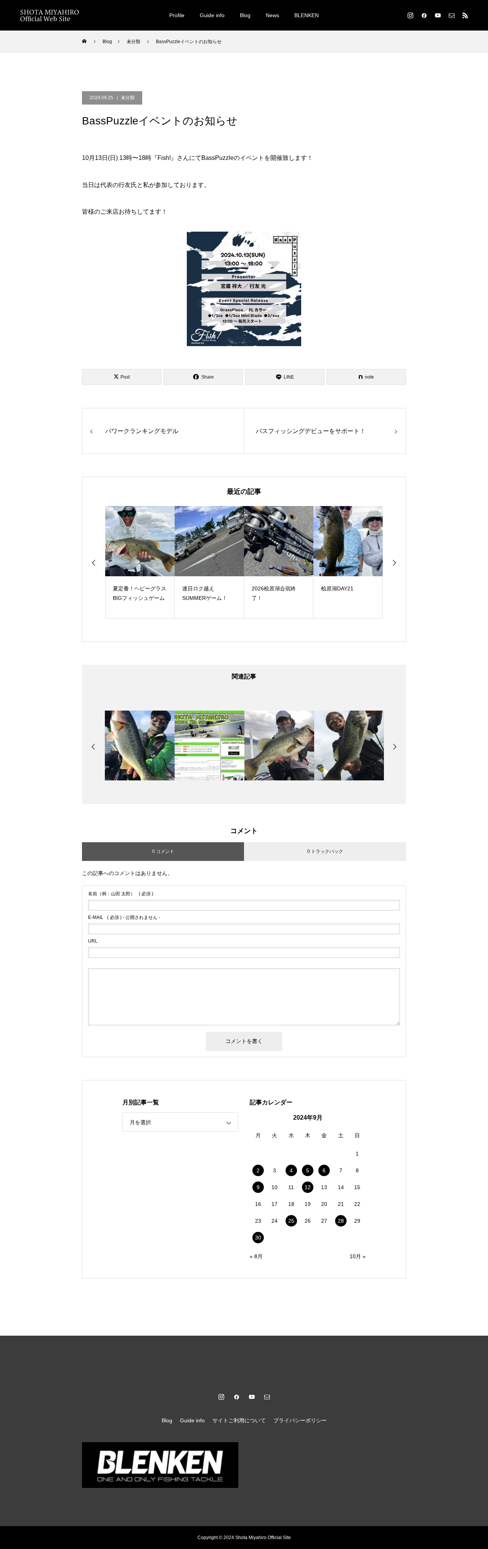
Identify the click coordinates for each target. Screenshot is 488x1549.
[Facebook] (424, 15)
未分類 (128, 97)
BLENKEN (306, 15)
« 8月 (256, 1256)
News (272, 15)
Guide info (212, 15)
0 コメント (163, 851)
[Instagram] (410, 15)
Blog (245, 15)
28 (341, 1221)
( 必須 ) (120, 893)
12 (308, 1187)
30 (258, 1238)
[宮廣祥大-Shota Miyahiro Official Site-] (49, 15)
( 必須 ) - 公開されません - (124, 917)
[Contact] (451, 15)
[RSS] (465, 15)
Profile (177, 15)
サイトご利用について (239, 1420)
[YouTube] (437, 15)
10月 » (358, 1256)
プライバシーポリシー (300, 1420)
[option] (140, 562)
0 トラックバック (325, 851)
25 (291, 1221)
